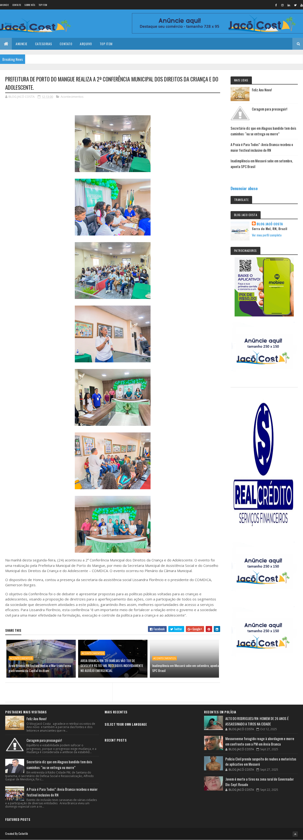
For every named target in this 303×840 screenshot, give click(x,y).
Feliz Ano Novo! (262, 89)
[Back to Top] (295, 834)
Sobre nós (29, 5)
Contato (16, 5)
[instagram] (282, 5)
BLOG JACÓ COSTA (270, 224)
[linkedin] (288, 5)
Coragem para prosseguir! (269, 108)
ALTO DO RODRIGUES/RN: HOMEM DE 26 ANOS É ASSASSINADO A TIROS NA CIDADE (257, 721)
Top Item (43, 5)
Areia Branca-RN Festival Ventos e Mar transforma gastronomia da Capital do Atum (40, 668)
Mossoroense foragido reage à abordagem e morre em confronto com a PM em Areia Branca (259, 741)
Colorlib (23, 833)
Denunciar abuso (244, 188)
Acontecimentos (72, 96)
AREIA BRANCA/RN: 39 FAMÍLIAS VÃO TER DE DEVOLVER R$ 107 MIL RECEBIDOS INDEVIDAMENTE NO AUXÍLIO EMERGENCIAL (111, 665)
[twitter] (295, 5)
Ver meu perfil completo (266, 234)
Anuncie (4, 5)
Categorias (43, 43)
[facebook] (276, 5)
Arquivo (86, 43)
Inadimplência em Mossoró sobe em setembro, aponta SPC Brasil (185, 668)
